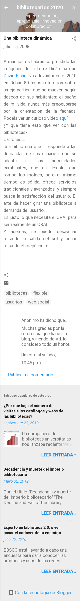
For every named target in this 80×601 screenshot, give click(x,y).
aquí (63, 118)
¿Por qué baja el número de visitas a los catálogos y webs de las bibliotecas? (33, 411)
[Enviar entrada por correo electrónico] (6, 284)
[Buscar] (73, 9)
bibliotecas (16, 293)
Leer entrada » (58, 455)
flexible (40, 293)
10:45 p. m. (31, 362)
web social (38, 302)
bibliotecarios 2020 (40, 7)
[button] (73, 39)
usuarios (14, 302)
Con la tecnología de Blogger (43, 592)
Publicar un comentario (30, 374)
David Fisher (16, 75)
